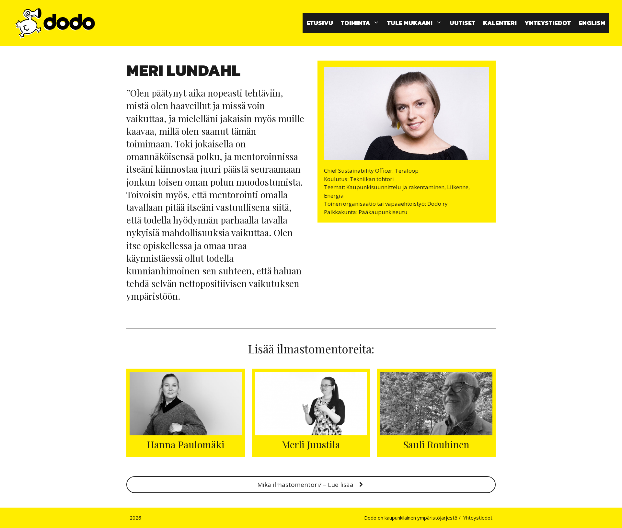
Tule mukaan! (409, 23)
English (592, 23)
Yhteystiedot (547, 23)
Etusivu (319, 23)
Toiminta (355, 23)
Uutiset (462, 23)
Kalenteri (500, 23)
